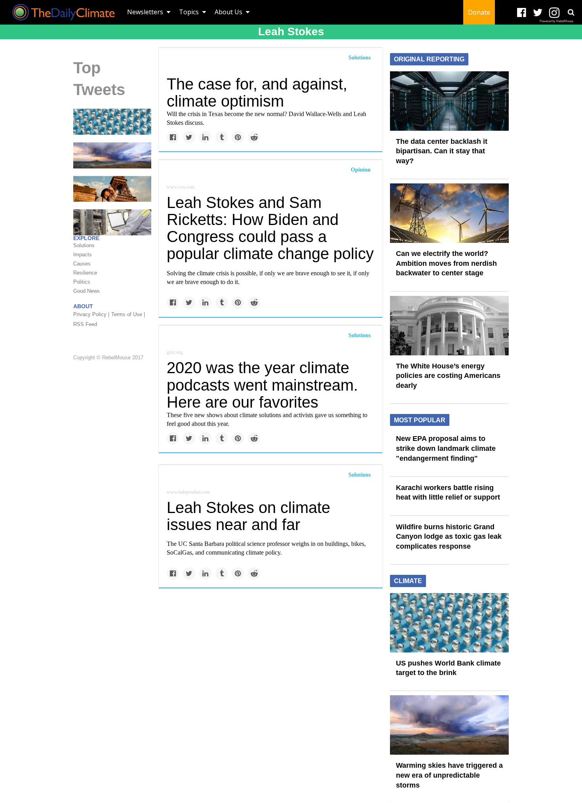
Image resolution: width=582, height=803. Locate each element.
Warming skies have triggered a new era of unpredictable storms (449, 775)
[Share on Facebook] (173, 137)
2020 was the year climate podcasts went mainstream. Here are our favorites (262, 384)
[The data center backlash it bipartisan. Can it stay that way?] (449, 100)
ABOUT (83, 306)
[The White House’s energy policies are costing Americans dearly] (449, 325)
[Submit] (571, 12)
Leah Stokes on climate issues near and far (248, 516)
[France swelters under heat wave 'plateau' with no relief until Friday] (112, 188)
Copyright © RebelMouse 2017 (108, 358)
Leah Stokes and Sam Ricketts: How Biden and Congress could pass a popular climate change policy (270, 228)
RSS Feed (85, 324)
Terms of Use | (128, 314)
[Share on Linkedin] (205, 137)
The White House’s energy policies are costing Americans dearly (448, 375)
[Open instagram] (554, 13)
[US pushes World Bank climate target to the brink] (112, 121)
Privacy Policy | (91, 314)
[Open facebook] (522, 13)
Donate (479, 12)
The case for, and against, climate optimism (257, 92)
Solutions (359, 58)
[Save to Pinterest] (238, 137)
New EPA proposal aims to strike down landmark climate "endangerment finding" (446, 448)
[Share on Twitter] (189, 137)
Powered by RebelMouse (556, 21)
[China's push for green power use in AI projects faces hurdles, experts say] (112, 222)
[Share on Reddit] (254, 137)
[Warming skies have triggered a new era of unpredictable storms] (112, 155)
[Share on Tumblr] (221, 137)
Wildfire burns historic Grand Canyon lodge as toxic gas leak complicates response (449, 536)
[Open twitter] (538, 13)
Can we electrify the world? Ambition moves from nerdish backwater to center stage (446, 263)
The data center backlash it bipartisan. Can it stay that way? (441, 151)
